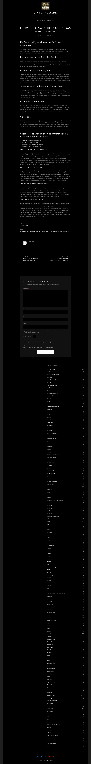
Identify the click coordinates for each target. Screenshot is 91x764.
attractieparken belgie (53, 380)
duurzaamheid (53, 231)
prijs (48, 615)
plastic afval (50, 604)
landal (48, 564)
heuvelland (50, 505)
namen (49, 580)
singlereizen (50, 644)
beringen (49, 404)
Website (25, 323)
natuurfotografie (51, 583)
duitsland (49, 449)
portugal (49, 609)
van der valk (50, 711)
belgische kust (51, 396)
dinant (48, 444)
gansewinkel (50, 470)
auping (49, 382)
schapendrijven (51, 639)
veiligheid (66, 231)
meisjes (49, 577)
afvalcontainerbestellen (53, 374)
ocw (48, 588)
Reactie (26, 288)
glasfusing (49, 489)
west (48, 740)
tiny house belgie (51, 682)
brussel (49, 420)
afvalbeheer (23, 231)
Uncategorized (24, 225)
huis (48, 519)
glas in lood (50, 486)
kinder (48, 540)
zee (48, 746)
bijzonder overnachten (53, 406)
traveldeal (49, 684)
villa (48, 719)
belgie (48, 390)
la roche (49, 559)
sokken (49, 655)
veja (48, 716)
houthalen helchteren (53, 516)
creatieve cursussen (52, 433)
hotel (48, 510)
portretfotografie (51, 607)
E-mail (25, 316)
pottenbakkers (51, 612)
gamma (49, 468)
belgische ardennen (52, 393)
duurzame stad (51, 460)
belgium (49, 398)
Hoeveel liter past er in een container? (32, 144)
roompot (49, 636)
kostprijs (49, 553)
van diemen (50, 714)
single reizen (50, 641)
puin (48, 623)
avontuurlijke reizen (52, 385)
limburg (49, 572)
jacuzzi (48, 529)
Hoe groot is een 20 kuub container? (32, 146)
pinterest (49, 601)
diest (48, 441)
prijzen (48, 617)
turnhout (49, 692)
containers (45, 231)
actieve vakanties (51, 369)
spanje (48, 660)
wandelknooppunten (52, 735)
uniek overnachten (52, 700)
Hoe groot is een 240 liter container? (32, 140)
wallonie (49, 732)
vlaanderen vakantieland (53, 724)
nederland (49, 585)
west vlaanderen (51, 743)
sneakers (49, 652)
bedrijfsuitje (50, 388)
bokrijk (48, 414)
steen (48, 666)
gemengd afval (51, 473)
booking (49, 417)
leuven (48, 569)
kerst (48, 537)
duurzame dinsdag (52, 457)
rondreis (49, 631)
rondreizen (50, 633)
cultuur (49, 436)
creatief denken (51, 430)
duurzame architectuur (53, 454)
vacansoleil (50, 703)
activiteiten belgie (51, 371)
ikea (48, 527)
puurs (48, 625)
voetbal (49, 727)
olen (48, 591)
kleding (49, 548)
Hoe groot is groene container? (30, 142)
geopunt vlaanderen (52, 481)
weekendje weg (51, 738)
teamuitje (49, 674)
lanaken (49, 561)
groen (48, 494)
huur (48, 524)
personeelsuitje (51, 599)
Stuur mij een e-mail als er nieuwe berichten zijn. (38, 347)
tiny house (49, 679)
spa (48, 657)
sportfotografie (51, 663)
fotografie (49, 465)
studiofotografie (51, 668)
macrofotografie (51, 575)
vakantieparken (51, 708)
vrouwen (49, 730)
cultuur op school (51, 438)
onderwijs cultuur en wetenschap (56, 593)
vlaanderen (50, 722)
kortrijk (49, 551)
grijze (48, 492)
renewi (48, 628)
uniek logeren (50, 698)
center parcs (50, 422)
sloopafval (49, 649)
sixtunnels (50, 35)
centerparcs (50, 425)
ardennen (49, 377)
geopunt (49, 478)
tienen (48, 676)
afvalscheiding (31, 231)
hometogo (50, 508)
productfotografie (51, 620)
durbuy (49, 452)
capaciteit (38, 231)
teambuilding (50, 671)
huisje (48, 521)
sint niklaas (50, 647)
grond (48, 502)
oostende (49, 596)
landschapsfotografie (52, 567)
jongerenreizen (51, 535)
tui (47, 687)
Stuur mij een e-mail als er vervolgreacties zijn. (37, 342)
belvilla (48, 401)
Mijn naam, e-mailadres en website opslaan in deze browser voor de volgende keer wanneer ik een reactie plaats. (45, 331)
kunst (48, 556)
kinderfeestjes (50, 545)
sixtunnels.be (45, 13)
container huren (51, 428)
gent (48, 476)
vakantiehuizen (51, 706)
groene (49, 497)
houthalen (49, 513)
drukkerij (49, 446)
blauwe (49, 412)
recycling (60, 231)
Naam (25, 309)
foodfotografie (50, 462)
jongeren (49, 532)
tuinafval (49, 690)
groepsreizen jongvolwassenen (55, 500)
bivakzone (49, 409)
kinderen (49, 543)
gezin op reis (50, 484)
